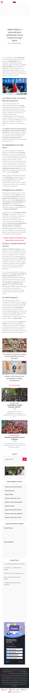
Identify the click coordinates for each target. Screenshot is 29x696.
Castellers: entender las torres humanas (14, 438)
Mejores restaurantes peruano (13, 517)
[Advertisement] (14, 603)
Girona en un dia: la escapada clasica (14, 573)
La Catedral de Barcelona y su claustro (14, 564)
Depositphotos (4, 673)
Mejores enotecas (10, 506)
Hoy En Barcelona (14, 403)
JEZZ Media (15, 671)
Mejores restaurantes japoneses (13, 502)
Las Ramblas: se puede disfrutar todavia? (14, 406)
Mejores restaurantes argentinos (14, 513)
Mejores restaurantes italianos (13, 509)
